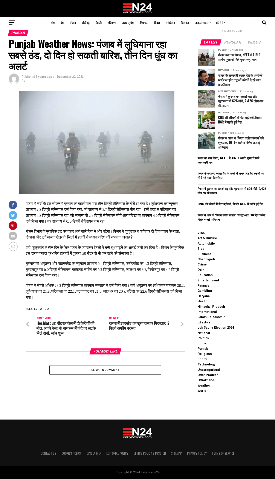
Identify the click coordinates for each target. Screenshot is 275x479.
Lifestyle (204, 322)
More (219, 22)
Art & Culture (207, 238)
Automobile (206, 243)
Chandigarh (206, 259)
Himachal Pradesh (211, 307)
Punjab (203, 349)
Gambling (205, 291)
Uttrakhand (206, 380)
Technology (206, 364)
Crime (202, 264)
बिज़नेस (185, 22)
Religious (205, 354)
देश (62, 22)
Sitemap (176, 453)
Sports (203, 359)
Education (205, 275)
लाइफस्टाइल (201, 22)
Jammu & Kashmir (211, 317)
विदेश (157, 22)
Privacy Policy (197, 453)
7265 (201, 233)
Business (204, 254)
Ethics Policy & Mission (149, 453)
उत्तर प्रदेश (128, 22)
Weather (204, 385)
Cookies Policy (71, 453)
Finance (203, 285)
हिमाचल (144, 22)
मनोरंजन (170, 22)
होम (53, 22)
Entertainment (208, 280)
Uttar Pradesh (208, 375)
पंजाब (73, 22)
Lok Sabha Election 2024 (216, 327)
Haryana (204, 296)
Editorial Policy (117, 453)
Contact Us (48, 453)
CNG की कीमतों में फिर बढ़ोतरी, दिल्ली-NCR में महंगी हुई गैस (230, 204)
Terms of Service (223, 453)
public (202, 343)
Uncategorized (209, 370)
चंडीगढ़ (86, 22)
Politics (203, 338)
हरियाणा (112, 22)
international (207, 312)
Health (202, 301)
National (204, 333)
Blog (201, 249)
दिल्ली (99, 22)
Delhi (201, 270)
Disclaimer (94, 453)
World (202, 391)
